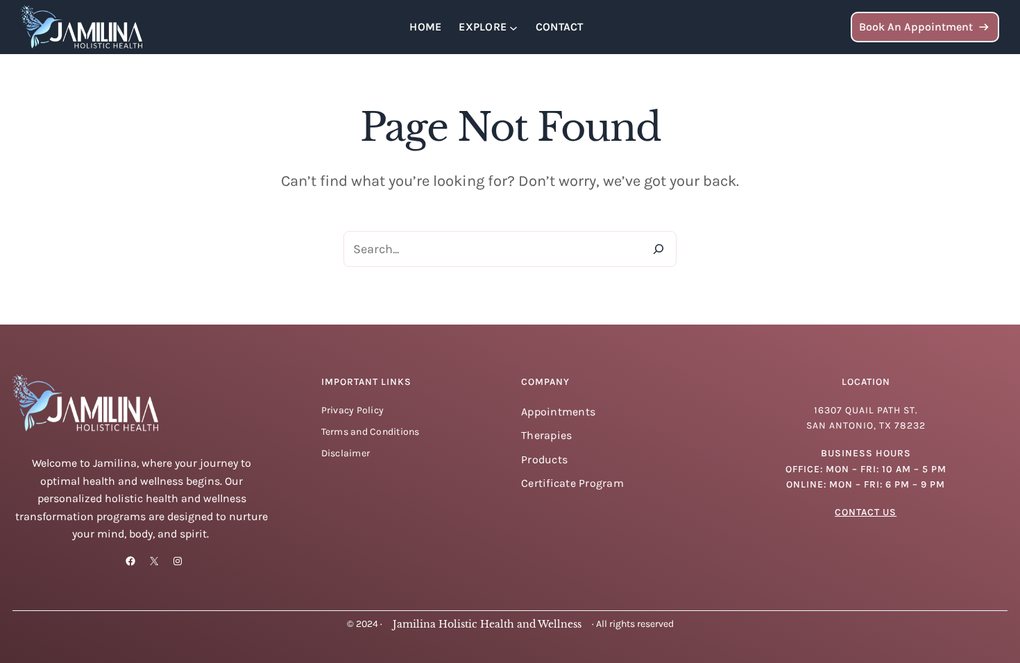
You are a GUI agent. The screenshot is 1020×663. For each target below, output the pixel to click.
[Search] (658, 249)
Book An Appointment (916, 26)
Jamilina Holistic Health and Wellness (487, 624)
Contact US (865, 512)
